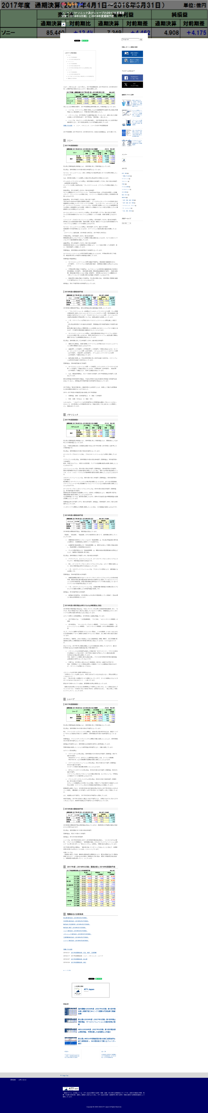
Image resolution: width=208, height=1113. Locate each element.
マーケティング (125, 178)
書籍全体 (124, 197)
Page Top (65, 1075)
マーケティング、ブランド (129, 205)
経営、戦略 (124, 173)
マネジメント (125, 181)
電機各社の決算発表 (72, 78)
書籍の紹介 (131, 4)
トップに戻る (68, 970)
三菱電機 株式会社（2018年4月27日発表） (76, 937)
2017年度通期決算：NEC (78, 962)
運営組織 (13, 1080)
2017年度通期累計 (73, 57)
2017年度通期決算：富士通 (79, 959)
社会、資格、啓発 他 (127, 210)
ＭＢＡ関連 (124, 192)
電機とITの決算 (120, 4)
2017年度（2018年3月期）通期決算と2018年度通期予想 (81, 76)
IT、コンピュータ (127, 208)
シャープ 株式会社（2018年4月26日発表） (76, 940)
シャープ (70, 70)
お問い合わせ (22, 1080)
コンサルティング (126, 189)
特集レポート (141, 4)
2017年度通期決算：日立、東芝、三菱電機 (83, 952)
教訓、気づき (125, 194)
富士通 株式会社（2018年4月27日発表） (75, 918)
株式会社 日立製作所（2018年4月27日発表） (76, 924)
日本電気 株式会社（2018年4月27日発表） (76, 921)
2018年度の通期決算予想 (74, 59)
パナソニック (71, 61)
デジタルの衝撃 (108, 4)
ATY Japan (69, 25)
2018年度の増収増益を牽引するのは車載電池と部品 (80, 67)
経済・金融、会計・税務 (128, 202)
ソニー (69, 55)
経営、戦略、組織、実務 (128, 200)
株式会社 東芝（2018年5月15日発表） (74, 927)
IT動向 (123, 184)
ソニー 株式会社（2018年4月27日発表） (75, 931)
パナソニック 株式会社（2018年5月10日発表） (77, 934)
